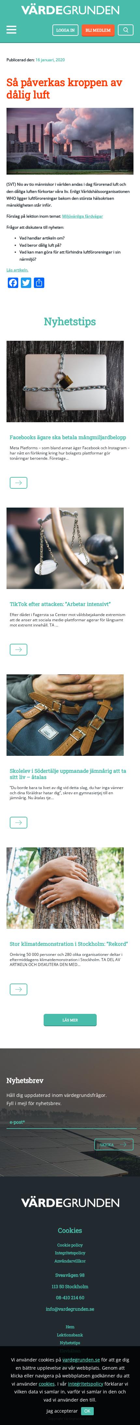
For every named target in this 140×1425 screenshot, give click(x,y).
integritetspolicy (85, 1384)
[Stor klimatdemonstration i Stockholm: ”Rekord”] (70, 889)
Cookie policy (70, 1244)
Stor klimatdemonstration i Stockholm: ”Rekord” (69, 943)
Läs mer (70, 1020)
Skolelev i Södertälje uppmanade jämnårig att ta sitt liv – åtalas (68, 773)
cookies (47, 1384)
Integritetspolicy (70, 1252)
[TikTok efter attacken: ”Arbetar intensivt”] (70, 550)
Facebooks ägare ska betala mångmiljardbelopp (68, 437)
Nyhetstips (70, 1342)
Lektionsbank (70, 1334)
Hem (70, 1326)
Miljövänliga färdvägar (82, 216)
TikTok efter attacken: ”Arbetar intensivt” (60, 603)
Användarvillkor (70, 1260)
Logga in (65, 30)
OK (87, 1411)
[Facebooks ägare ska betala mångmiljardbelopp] (70, 383)
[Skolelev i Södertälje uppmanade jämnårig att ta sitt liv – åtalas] (70, 716)
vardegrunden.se (81, 1360)
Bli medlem (98, 30)
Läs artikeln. (17, 270)
